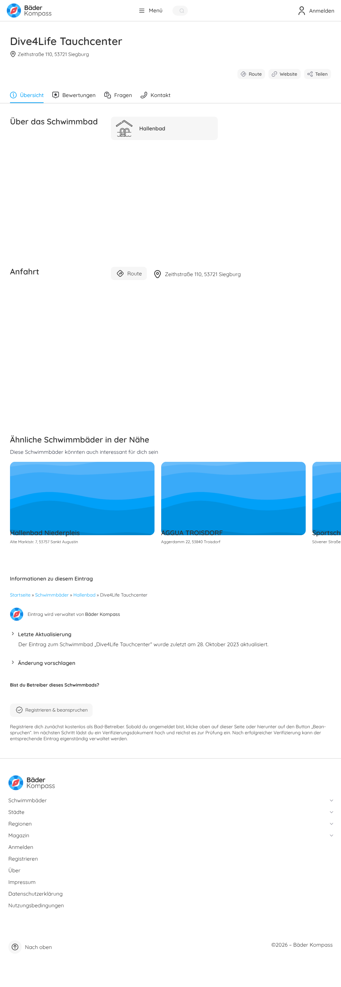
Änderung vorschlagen (46, 663)
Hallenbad (84, 595)
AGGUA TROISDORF (192, 533)
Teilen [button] (321, 74)
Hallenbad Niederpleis (45, 533)
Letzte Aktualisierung (44, 634)
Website (288, 74)
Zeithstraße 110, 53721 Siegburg (53, 54)
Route (255, 74)
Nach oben (38, 947)
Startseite (20, 595)
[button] (170, 636)
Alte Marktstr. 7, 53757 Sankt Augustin (44, 541)
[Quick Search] (180, 11)
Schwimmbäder (52, 595)
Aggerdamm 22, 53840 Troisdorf (190, 541)
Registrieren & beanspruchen (56, 710)
